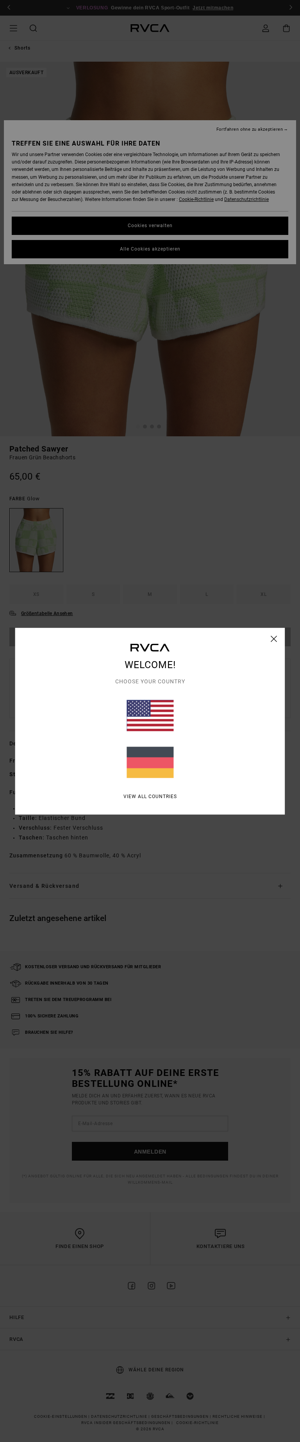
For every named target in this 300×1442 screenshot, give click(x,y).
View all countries (150, 796)
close (274, 638)
